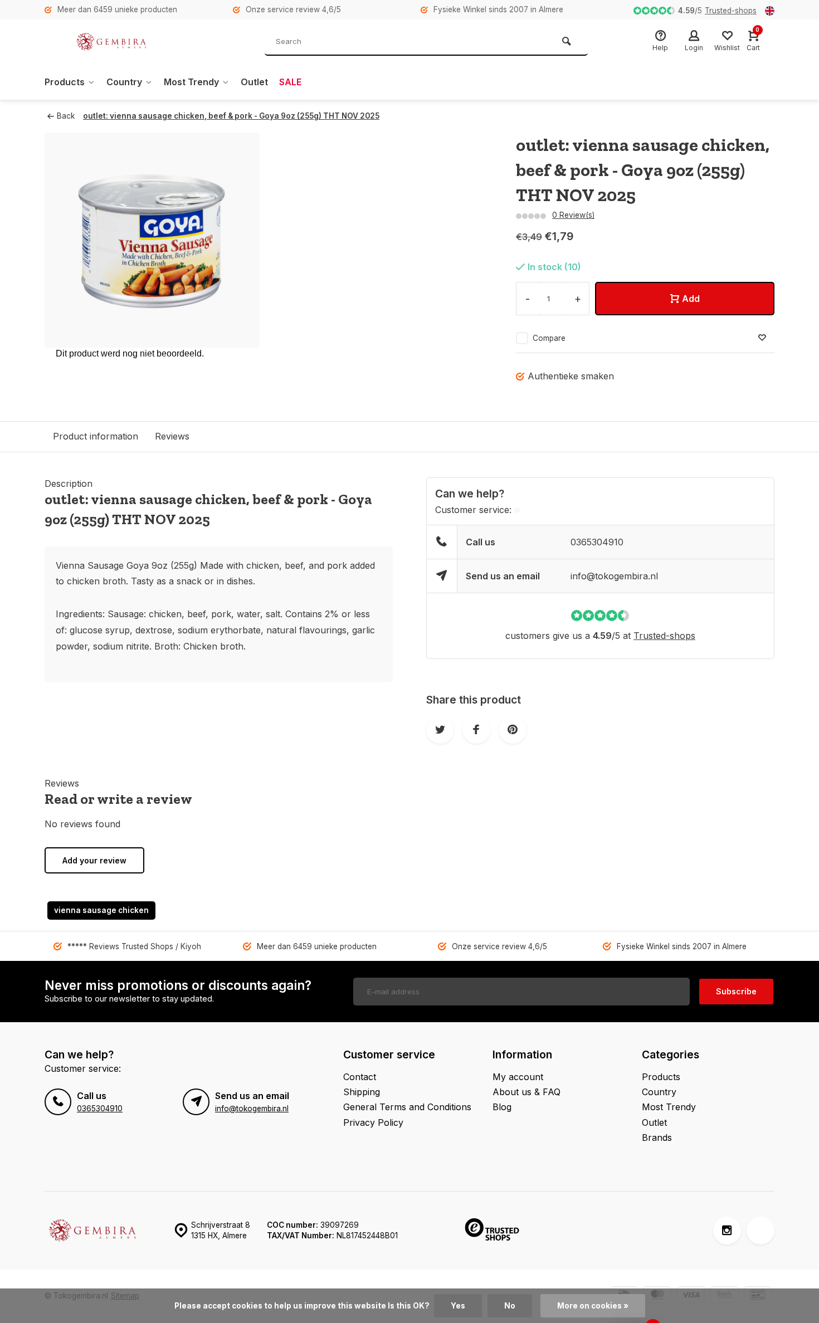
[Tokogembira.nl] (111, 41)
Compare (549, 338)
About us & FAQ (526, 1091)
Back (66, 115)
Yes (458, 1305)
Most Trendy (191, 81)
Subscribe (736, 991)
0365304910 (597, 542)
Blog (502, 1106)
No (509, 1305)
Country (124, 81)
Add (691, 298)
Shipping (361, 1091)
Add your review (94, 860)
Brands (657, 1137)
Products (65, 81)
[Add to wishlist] (762, 338)
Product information (95, 436)
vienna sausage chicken (101, 910)
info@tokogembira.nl (614, 576)
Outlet (254, 81)
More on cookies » (592, 1305)
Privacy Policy (373, 1122)
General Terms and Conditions (407, 1106)
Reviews (172, 436)
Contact (359, 1076)
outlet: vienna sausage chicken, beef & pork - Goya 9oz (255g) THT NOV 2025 (231, 115)
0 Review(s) (573, 215)
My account (518, 1076)
